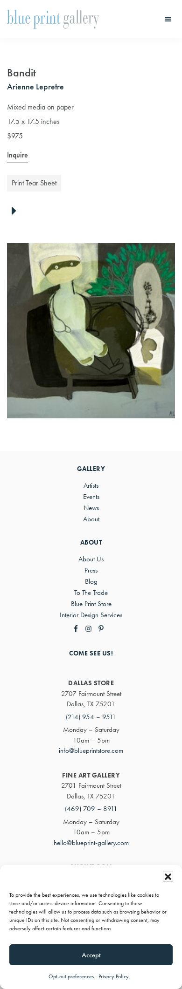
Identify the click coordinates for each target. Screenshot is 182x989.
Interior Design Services (91, 615)
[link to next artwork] (16, 211)
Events (91, 496)
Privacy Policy (113, 976)
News (91, 507)
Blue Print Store (91, 603)
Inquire (17, 155)
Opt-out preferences (71, 976)
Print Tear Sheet (34, 183)
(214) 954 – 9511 (91, 717)
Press (91, 570)
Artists (91, 485)
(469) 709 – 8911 (91, 808)
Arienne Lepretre (35, 86)
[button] (168, 876)
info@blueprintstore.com (91, 750)
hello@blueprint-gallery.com (91, 842)
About (91, 519)
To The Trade (91, 592)
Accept (91, 955)
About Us (91, 559)
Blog (91, 581)
